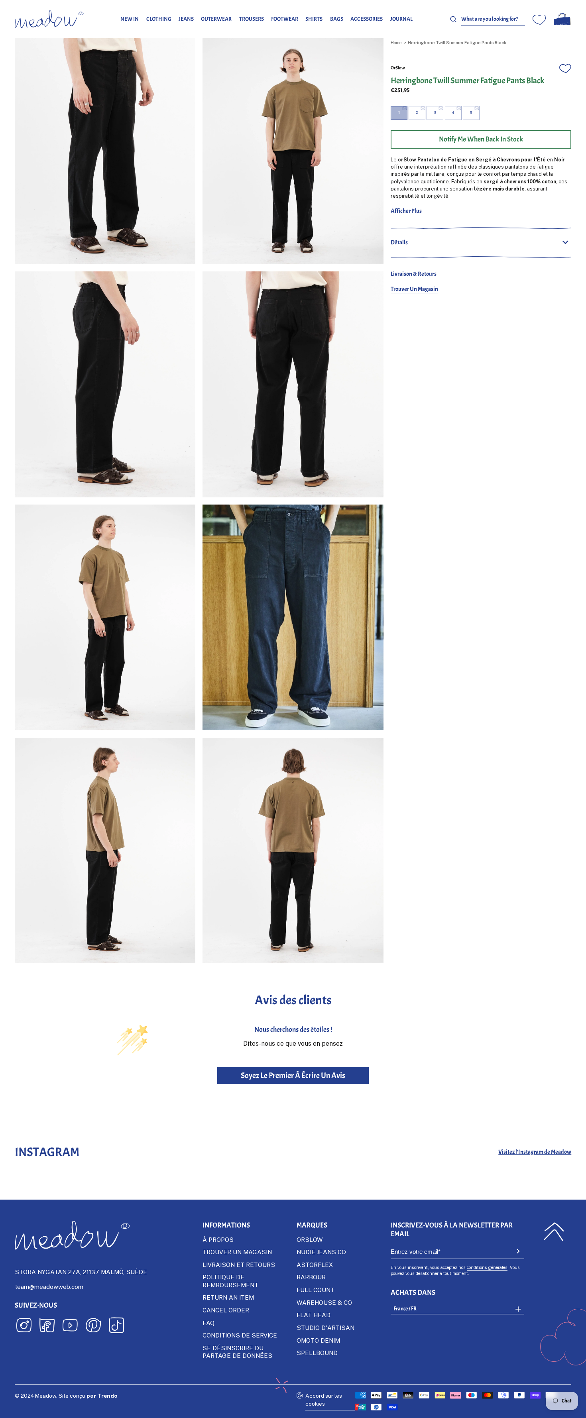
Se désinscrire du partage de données (237, 1351)
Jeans (186, 19)
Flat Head (313, 1314)
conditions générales (487, 1267)
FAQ (208, 1322)
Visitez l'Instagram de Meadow (534, 1152)
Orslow (310, 1239)
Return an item (228, 1297)
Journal (401, 19)
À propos (218, 1239)
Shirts (313, 19)
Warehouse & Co (324, 1302)
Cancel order (226, 1310)
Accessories (366, 19)
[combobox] (493, 19)
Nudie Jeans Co (321, 1251)
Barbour (311, 1277)
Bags (336, 19)
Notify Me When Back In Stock (481, 139)
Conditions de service (240, 1335)
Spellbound (317, 1352)
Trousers (251, 19)
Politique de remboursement (230, 1280)
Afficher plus (406, 211)
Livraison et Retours (239, 1264)
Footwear (284, 19)
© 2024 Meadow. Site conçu (66, 1395)
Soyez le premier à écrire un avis (293, 1075)
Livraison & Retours (414, 274)
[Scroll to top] (554, 1231)
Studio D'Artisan (325, 1327)
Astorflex (315, 1264)
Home (396, 42)
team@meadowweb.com (49, 1286)
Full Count (315, 1289)
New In (129, 19)
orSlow (398, 68)
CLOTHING (158, 19)
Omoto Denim (318, 1340)
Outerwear (216, 19)
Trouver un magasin (414, 289)
